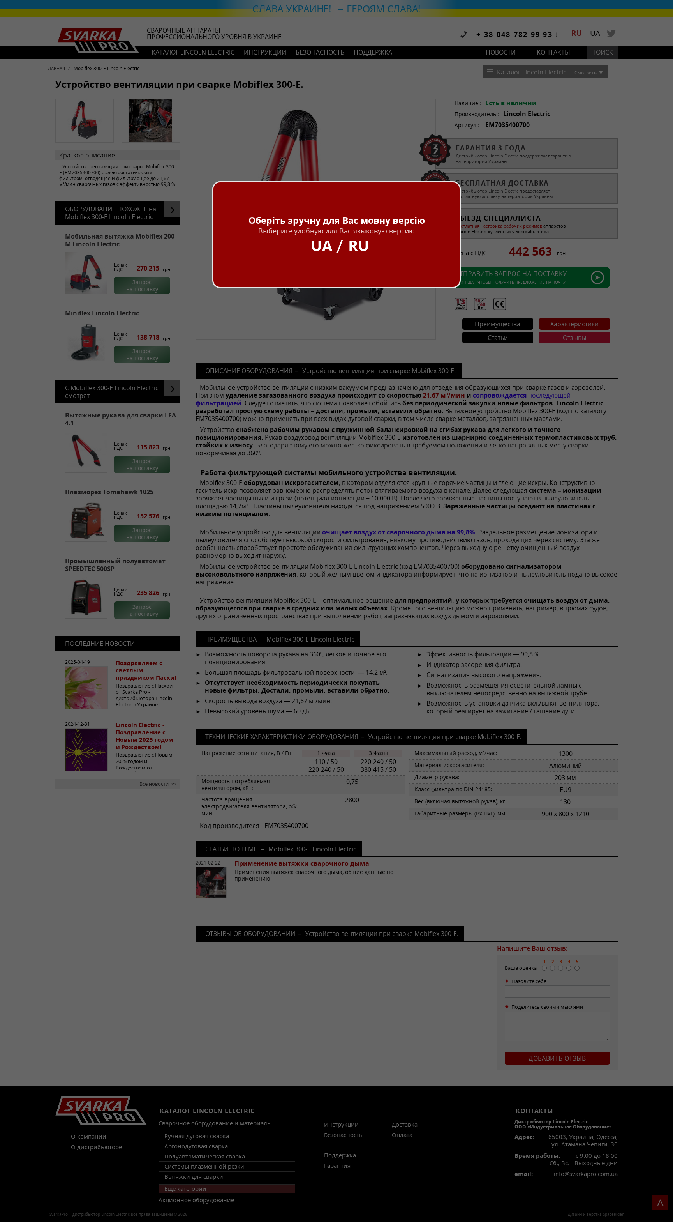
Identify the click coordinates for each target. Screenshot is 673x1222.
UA (321, 245)
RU (358, 245)
